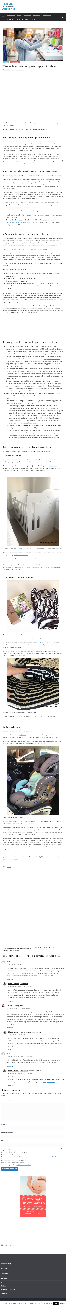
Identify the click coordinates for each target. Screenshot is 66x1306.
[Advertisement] (32, 84)
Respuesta (10, 979)
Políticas (3, 1286)
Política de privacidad (23, 1165)
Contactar (4, 1293)
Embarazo (36, 15)
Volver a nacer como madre (43, 947)
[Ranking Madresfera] (7, 1245)
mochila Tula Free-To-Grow (42, 643)
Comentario (5, 1101)
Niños (19, 15)
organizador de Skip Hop (22, 364)
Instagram (6, 719)
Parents (9, 867)
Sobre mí (4, 1278)
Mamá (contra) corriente (18, 70)
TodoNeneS (23, 735)
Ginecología (47, 15)
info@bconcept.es (49, 1082)
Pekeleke (4, 1268)
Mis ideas (4, 1282)
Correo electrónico (8, 1133)
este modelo (52, 466)
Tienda (33, 19)
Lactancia (10, 19)
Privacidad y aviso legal (8, 1289)
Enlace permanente (26, 965)
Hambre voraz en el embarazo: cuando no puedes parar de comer (17, 949)
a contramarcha (53, 741)
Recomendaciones (22, 19)
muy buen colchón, (24, 549)
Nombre (4, 1124)
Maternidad (11, 15)
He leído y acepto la (17, 1165)
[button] (36, 19)
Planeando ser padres (15, 1005)
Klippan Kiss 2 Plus (51, 737)
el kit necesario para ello (21, 555)
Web (2, 1141)
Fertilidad (27, 15)
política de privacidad (56, 1157)
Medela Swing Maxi (12, 371)
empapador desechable (52, 359)
